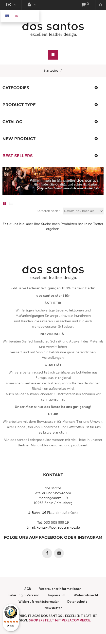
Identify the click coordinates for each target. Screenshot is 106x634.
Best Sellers (17, 155)
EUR (14, 16)
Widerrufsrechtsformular (38, 601)
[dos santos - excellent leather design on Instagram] (59, 553)
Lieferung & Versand (23, 595)
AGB (27, 589)
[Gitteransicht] (4, 204)
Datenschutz (77, 601)
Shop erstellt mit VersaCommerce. (60, 620)
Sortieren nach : (48, 211)
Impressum (56, 595)
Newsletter (53, 608)
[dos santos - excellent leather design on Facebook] (47, 553)
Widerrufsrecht (86, 595)
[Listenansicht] (11, 204)
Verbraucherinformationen (60, 589)
